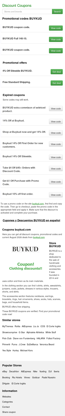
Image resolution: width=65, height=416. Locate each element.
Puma (14, 344)
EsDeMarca (32, 344)
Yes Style (6, 350)
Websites (6, 396)
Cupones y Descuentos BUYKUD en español (31, 220)
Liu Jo (36, 326)
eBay (4, 371)
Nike (35, 371)
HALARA (41, 338)
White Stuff (51, 332)
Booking (6, 377)
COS (43, 326)
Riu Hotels (17, 377)
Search (57, 11)
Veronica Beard (47, 344)
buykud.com (38, 203)
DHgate (6, 383)
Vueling (42, 371)
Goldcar (36, 377)
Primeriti (6, 344)
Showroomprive (9, 332)
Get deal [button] (57, 71)
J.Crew (22, 344)
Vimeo (27, 377)
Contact (6, 406)
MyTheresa (7, 326)
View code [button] (56, 28)
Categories (7, 401)
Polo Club (6, 338)
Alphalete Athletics (35, 332)
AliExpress (27, 326)
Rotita (17, 326)
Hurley (16, 350)
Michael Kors (26, 350)
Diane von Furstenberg (24, 338)
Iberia (56, 371)
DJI (50, 371)
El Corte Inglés (54, 326)
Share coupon (9, 411)
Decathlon (14, 371)
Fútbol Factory (53, 338)
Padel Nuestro (48, 377)
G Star (22, 332)
